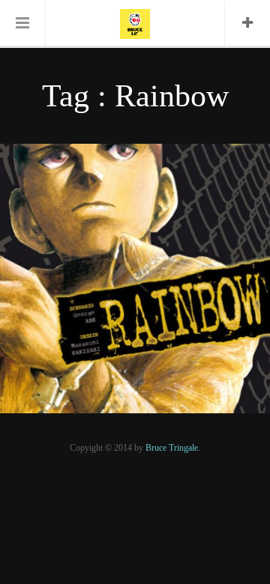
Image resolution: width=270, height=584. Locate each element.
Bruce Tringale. (173, 447)
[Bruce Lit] (135, 22)
